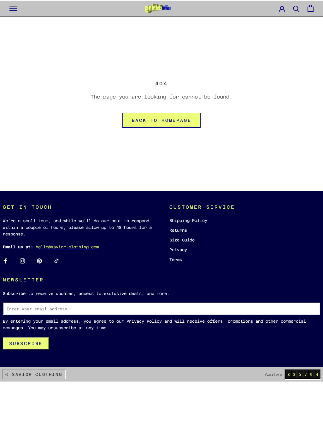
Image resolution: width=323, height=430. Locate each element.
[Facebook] (5, 261)
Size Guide (182, 240)
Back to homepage (161, 120)
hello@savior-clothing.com (67, 247)
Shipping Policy (188, 220)
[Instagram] (22, 261)
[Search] (296, 8)
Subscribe (26, 343)
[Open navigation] (13, 8)
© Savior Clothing (33, 374)
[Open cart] (311, 8)
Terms (175, 259)
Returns (178, 230)
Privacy (178, 249)
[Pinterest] (39, 261)
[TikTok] (56, 261)
